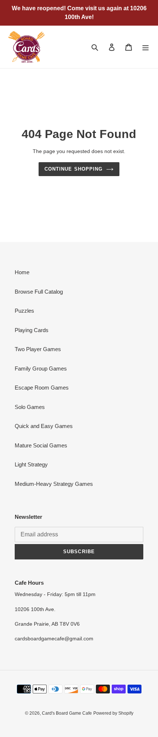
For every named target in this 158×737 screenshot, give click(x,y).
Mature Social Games (41, 445)
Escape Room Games (42, 387)
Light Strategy (31, 464)
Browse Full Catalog (39, 292)
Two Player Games (38, 349)
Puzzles (24, 311)
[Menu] (145, 47)
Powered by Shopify (113, 713)
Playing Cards (32, 330)
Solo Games (30, 407)
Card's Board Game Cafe (67, 713)
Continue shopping (73, 169)
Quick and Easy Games (44, 426)
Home (22, 272)
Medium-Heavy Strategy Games (54, 484)
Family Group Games (41, 368)
